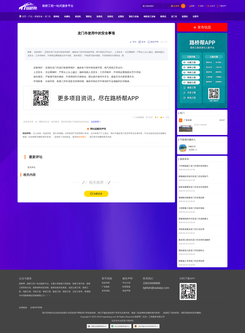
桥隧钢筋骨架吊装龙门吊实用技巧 (193, 176)
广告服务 (106, 287)
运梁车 (196, 16)
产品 (30, 16)
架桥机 (100, 16)
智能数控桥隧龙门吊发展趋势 (191, 197)
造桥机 (110, 16)
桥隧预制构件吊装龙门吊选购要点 (193, 219)
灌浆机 (89, 16)
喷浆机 (163, 16)
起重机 (121, 16)
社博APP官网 (36, 307)
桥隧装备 (39, 16)
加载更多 (98, 193)
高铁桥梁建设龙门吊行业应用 (191, 229)
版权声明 (154, 42)
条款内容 (106, 283)
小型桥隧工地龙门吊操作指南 (191, 208)
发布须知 (106, 291)
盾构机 (56, 16)
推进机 (78, 16)
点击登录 (96, 122)
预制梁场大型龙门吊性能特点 (191, 250)
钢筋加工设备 (150, 16)
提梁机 (185, 16)
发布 (202, 6)
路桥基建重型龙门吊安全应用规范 (193, 187)
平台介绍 (126, 283)
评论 (134, 42)
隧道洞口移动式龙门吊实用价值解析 (194, 240)
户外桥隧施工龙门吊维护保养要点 (193, 166)
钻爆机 (67, 16)
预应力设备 (134, 16)
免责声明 (126, 291)
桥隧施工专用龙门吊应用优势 (191, 261)
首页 (24, 16)
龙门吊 (48, 16)
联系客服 (126, 287)
